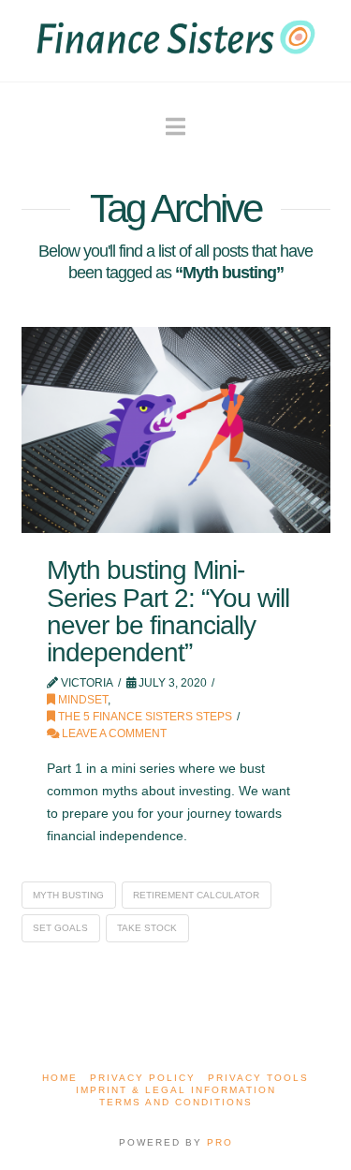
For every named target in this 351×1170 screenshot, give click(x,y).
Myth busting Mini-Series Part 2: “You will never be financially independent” (168, 611)
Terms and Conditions (176, 1102)
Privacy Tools (258, 1078)
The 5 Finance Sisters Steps (143, 716)
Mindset (81, 699)
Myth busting (68, 895)
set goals (60, 928)
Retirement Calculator (196, 895)
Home (60, 1078)
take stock (147, 928)
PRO (220, 1142)
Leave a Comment (113, 733)
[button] (175, 127)
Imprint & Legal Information (176, 1090)
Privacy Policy (143, 1078)
